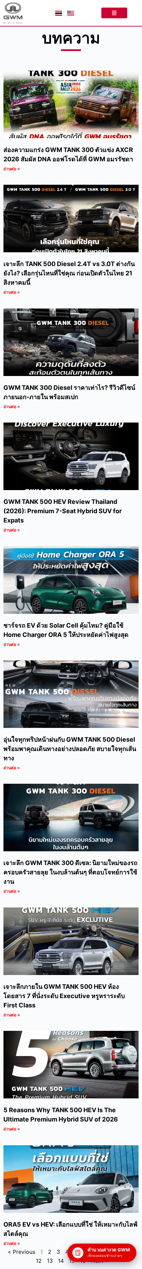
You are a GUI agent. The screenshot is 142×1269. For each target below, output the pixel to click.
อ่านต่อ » (11, 168)
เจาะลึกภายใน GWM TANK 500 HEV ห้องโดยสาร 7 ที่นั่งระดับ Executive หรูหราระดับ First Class (64, 996)
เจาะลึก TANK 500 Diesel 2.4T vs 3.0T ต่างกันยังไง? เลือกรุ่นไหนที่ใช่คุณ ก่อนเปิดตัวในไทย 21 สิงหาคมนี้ (69, 273)
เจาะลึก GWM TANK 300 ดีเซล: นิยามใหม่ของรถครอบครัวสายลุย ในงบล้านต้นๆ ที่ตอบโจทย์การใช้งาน (70, 872)
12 (39, 1260)
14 (61, 1260)
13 (50, 1260)
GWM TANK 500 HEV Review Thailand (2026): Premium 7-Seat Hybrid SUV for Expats (62, 511)
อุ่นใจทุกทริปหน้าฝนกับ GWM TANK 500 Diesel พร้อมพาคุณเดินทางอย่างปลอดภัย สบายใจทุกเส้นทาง (69, 749)
